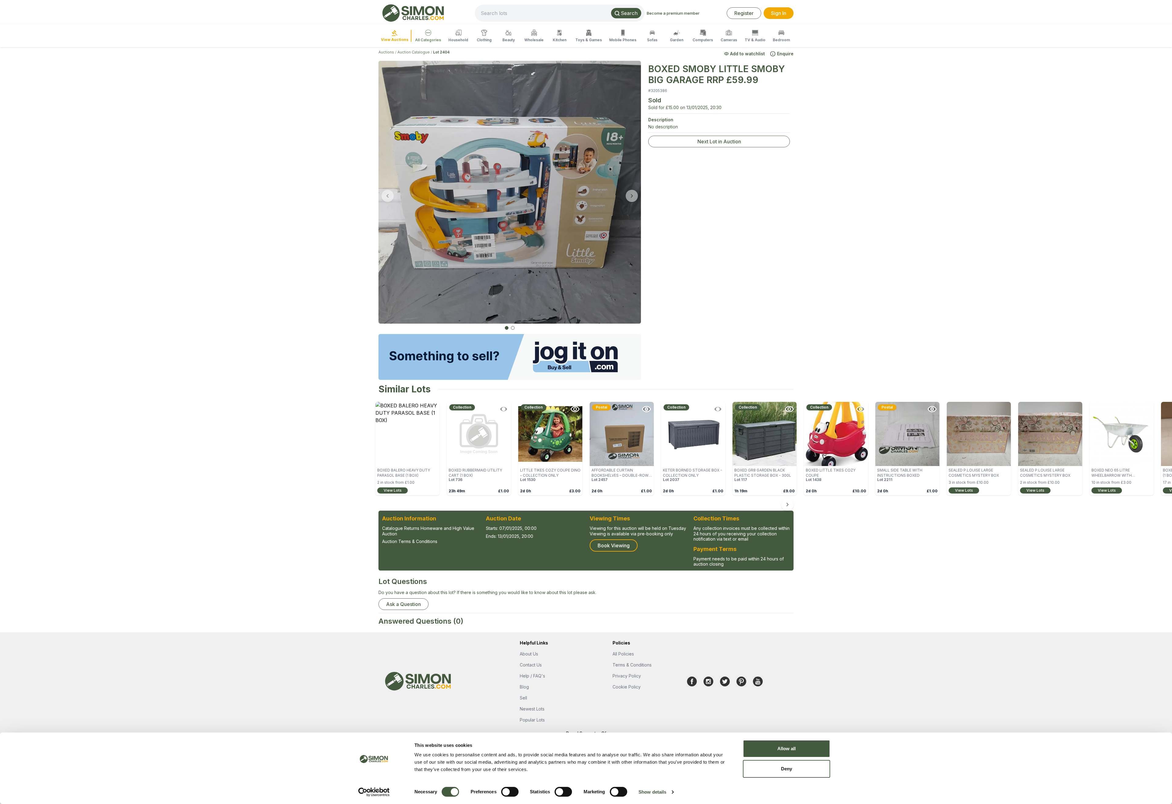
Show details (652, 792)
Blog (524, 686)
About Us (529, 653)
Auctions (386, 52)
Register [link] (744, 13)
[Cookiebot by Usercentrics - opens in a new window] (374, 792)
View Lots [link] (393, 490)
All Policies (623, 653)
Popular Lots (532, 719)
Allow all (786, 748)
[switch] (510, 792)
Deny (786, 768)
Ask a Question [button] (403, 604)
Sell (523, 697)
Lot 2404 (441, 52)
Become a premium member (673, 13)
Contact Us (531, 664)
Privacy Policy (627, 675)
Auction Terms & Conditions (409, 541)
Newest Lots (532, 708)
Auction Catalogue (413, 52)
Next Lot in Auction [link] (719, 141)
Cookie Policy (627, 686)
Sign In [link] (778, 13)
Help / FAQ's (532, 675)
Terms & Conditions (632, 664)
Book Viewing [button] (614, 545)
